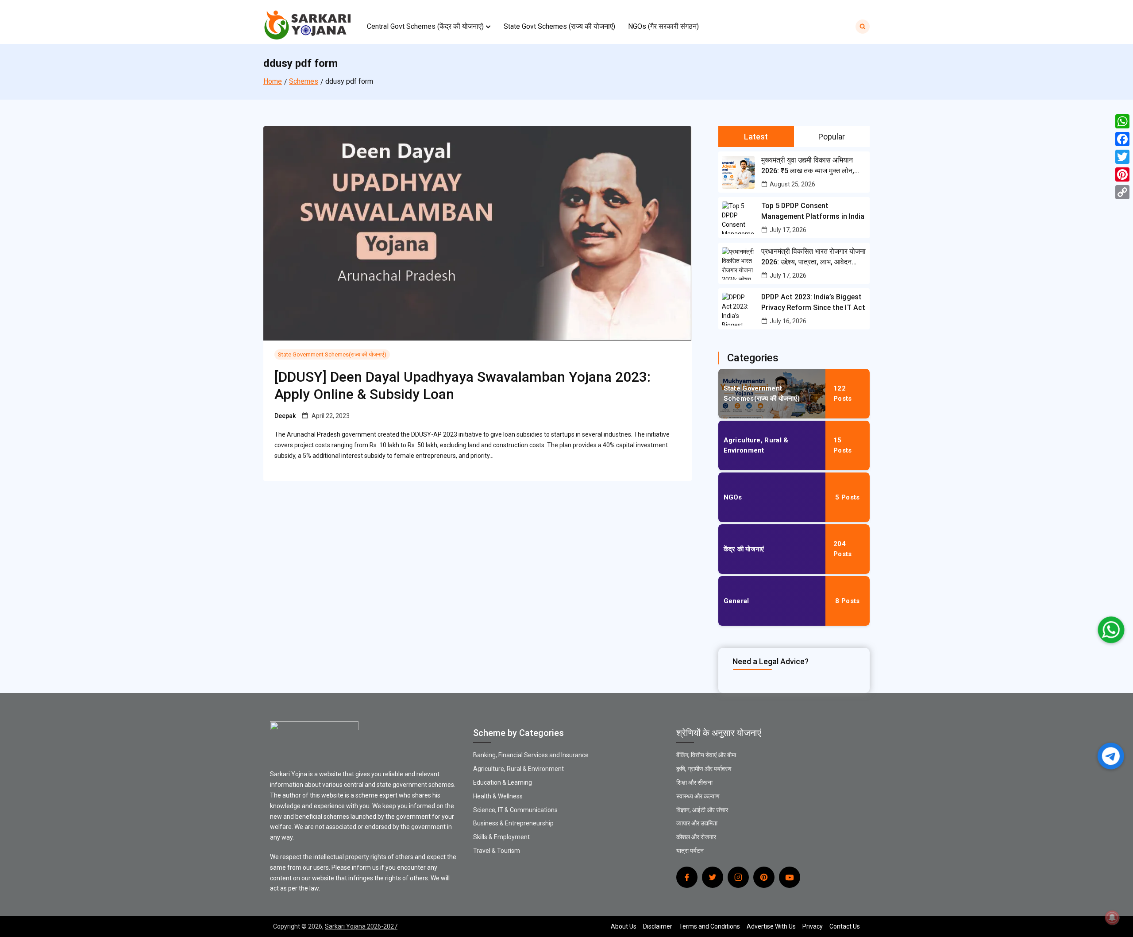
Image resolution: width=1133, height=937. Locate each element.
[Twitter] (1122, 157)
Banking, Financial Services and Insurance (531, 755)
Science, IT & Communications (515, 809)
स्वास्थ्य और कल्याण (698, 796)
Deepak (285, 415)
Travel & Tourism (496, 850)
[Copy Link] (1122, 192)
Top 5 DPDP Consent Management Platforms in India (812, 211)
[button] (488, 26)
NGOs (733, 497)
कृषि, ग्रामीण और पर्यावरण (704, 768)
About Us (623, 926)
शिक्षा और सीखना (694, 782)
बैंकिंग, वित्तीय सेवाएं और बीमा (706, 755)
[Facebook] (1122, 139)
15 (842, 445)
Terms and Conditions (709, 926)
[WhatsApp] (1122, 121)
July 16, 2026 (788, 321)
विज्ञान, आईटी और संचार (702, 809)
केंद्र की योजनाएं (744, 549)
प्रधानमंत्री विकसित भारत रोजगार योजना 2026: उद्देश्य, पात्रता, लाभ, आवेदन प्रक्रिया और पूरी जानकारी (813, 257)
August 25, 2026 (792, 184)
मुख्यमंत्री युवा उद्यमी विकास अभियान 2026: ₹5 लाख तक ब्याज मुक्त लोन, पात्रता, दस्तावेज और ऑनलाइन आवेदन (810, 166)
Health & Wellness (498, 796)
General (736, 601)
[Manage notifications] (1112, 917)
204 (842, 549)
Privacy (812, 926)
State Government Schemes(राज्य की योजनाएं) (332, 354)
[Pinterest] (1122, 174)
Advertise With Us (771, 926)
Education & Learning (502, 782)
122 (842, 393)
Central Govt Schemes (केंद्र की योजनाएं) (425, 26)
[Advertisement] (265, 62)
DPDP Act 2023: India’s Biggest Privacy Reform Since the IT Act (813, 302)
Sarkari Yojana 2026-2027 (361, 926)
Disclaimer (657, 926)
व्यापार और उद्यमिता (696, 823)
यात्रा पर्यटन (690, 850)
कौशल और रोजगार (696, 836)
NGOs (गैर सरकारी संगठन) (663, 26)
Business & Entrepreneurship (513, 823)
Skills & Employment (501, 836)
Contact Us (844, 926)
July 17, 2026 (788, 229)
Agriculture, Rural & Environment (756, 445)
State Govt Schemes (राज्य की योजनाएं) (559, 26)
